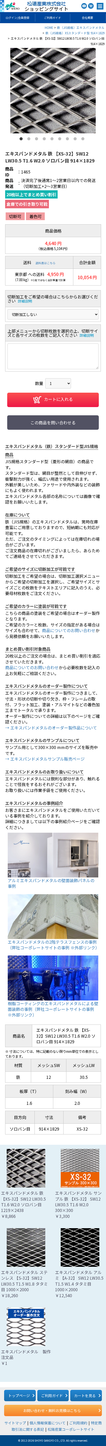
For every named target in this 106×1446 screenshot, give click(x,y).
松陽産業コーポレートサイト (71, 1429)
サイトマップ (15, 1422)
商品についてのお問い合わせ (68, 630)
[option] (53, 90)
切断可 (15, 216)
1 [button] (22, 139)
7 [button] (68, 139)
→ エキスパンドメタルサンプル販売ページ (45, 759)
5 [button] (53, 139)
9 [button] (83, 139)
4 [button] (45, 139)
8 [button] (76, 139)
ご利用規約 (78, 1422)
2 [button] (29, 139)
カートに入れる (58, 399)
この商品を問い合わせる (53, 422)
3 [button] (37, 139)
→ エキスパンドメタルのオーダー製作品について (51, 728)
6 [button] (60, 139)
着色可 (35, 216)
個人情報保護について (48, 1422)
